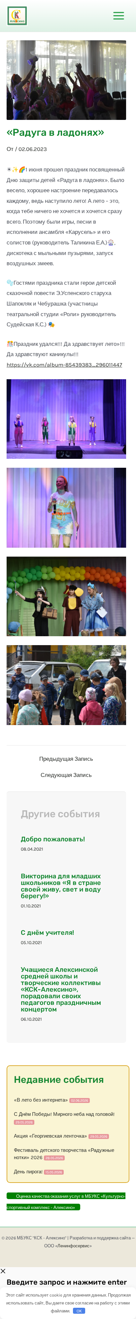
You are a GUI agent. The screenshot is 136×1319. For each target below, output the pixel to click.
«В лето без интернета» (41, 1100)
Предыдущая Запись (66, 759)
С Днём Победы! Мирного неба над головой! (64, 1114)
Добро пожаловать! (53, 839)
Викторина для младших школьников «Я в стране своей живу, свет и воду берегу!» (61, 886)
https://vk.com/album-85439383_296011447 (64, 364)
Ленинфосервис (73, 1245)
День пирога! (28, 1172)
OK (79, 1310)
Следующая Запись (66, 775)
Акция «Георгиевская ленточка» (50, 1136)
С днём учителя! (47, 932)
